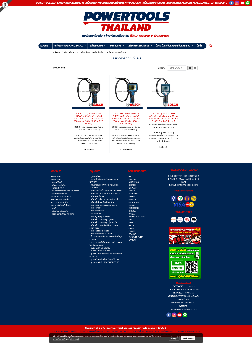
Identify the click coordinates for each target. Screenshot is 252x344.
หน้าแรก (44, 45)
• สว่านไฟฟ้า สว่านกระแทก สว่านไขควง (105, 193)
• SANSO (131, 228)
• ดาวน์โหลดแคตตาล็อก (60, 199)
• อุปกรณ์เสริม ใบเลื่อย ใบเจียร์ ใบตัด (104, 259)
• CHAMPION (133, 182)
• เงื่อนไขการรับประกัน (59, 211)
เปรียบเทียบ (89, 149)
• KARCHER (133, 193)
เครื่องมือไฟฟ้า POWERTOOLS (69, 45)
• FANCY (131, 190)
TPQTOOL (189, 292)
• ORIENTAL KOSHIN (136, 216)
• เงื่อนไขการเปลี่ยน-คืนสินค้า (62, 214)
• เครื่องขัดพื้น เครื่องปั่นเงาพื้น (102, 202)
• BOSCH (132, 179)
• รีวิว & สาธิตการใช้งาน (60, 202)
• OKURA (132, 211)
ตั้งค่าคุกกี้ (174, 338)
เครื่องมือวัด (116, 45)
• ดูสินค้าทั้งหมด (96, 176)
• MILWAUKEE (133, 202)
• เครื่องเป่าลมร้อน (97, 210)
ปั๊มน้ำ (200, 45)
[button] (211, 45)
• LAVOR (131, 196)
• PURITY (132, 222)
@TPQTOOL (190, 302)
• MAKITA (132, 199)
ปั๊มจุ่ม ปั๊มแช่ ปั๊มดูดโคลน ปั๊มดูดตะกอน (173, 45)
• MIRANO (132, 205)
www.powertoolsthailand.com (183, 309)
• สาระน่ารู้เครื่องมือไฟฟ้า (60, 205)
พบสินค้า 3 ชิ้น (59, 67)
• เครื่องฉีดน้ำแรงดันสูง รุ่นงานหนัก (103, 222)
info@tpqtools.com (188, 184)
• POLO (131, 219)
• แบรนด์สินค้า (56, 182)
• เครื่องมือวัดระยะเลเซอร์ (99, 231)
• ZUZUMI (132, 240)
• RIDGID (131, 225)
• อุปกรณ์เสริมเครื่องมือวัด (100, 250)
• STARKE (132, 234)
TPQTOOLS (189, 286)
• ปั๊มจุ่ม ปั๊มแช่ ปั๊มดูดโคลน (100, 248)
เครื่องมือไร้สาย (97, 45)
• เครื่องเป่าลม (95, 208)
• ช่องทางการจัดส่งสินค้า (61, 196)
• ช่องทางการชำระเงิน (59, 193)
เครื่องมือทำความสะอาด (139, 45)
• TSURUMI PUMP (135, 237)
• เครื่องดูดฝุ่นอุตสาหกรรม (100, 216)
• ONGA (131, 214)
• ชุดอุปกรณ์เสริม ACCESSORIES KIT (105, 262)
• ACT (130, 176)
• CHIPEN (132, 185)
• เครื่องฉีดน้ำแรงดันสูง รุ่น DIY (102, 219)
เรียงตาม (162, 68)
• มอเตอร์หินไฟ (95, 213)
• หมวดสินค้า (56, 179)
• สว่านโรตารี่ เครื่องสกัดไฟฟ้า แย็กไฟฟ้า (106, 190)
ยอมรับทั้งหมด (188, 338)
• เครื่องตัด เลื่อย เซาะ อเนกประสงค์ (104, 199)
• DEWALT (132, 188)
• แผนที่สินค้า (56, 176)
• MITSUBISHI (133, 208)
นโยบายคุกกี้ (74, 339)
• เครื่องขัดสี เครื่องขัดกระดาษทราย (103, 205)
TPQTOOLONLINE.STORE (188, 289)
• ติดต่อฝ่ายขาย (57, 188)
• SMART (131, 231)
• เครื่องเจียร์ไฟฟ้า (97, 196)
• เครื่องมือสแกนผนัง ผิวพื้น (101, 233)
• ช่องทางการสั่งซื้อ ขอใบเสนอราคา (65, 190)
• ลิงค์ (53, 208)
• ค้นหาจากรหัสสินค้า (59, 185)
